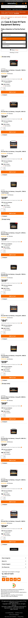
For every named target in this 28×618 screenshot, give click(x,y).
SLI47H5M (3, 478)
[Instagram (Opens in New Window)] (7, 579)
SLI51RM (3, 354)
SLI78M (2, 437)
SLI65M (2, 110)
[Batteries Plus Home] (13, 3)
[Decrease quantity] (4, 89)
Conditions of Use (19, 612)
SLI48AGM (3, 68)
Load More (14, 549)
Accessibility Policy (9, 612)
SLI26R (2, 150)
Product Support (6, 564)
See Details (16, 13)
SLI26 (2, 519)
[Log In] (22, 3)
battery (2, 17)
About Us (4, 561)
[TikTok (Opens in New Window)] (15, 579)
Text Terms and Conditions (10, 616)
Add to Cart (12, 92)
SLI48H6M (3, 272)
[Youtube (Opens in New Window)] (19, 579)
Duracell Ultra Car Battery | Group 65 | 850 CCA (13, 111)
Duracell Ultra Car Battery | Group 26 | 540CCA (13, 521)
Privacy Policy (20, 616)
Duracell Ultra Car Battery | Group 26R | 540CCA (13, 151)
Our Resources (5, 567)
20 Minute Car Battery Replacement (14, 1)
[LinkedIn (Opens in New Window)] (11, 579)
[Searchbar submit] (25, 6)
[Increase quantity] (4, 88)
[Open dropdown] (21, 79)
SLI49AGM (3, 395)
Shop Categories (6, 558)
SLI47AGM (3, 231)
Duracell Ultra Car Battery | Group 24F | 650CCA (13, 315)
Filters (13, 50)
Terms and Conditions (14, 614)
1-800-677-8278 (8, 574)
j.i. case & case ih (17, 17)
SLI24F (2, 314)
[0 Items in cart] (25, 3)
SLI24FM (3, 190)
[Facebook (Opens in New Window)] (3, 579)
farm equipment (9, 17)
